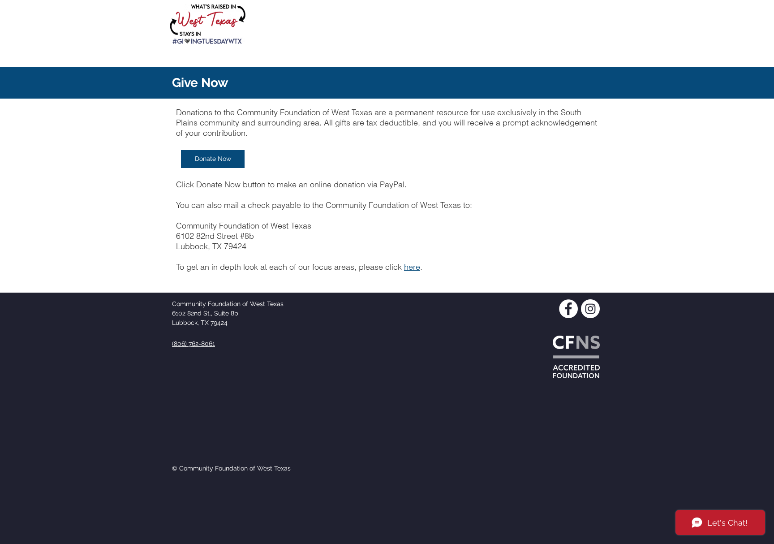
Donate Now (218, 184)
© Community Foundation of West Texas (231, 468)
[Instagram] (590, 308)
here (412, 267)
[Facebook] (568, 308)
